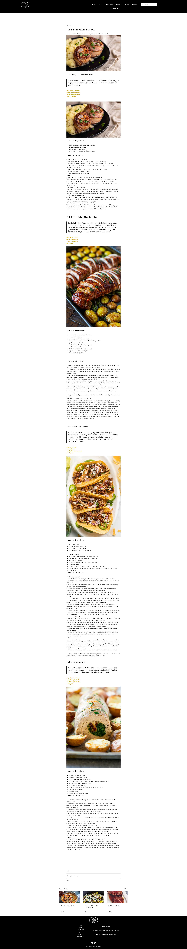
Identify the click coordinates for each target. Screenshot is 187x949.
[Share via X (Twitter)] (70, 876)
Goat (72, 16)
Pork (78, 16)
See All (126, 888)
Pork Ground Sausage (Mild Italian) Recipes (92, 906)
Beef (67, 16)
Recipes (61, 16)
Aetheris (99, 946)
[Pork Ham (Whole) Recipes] (69, 897)
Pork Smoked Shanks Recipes (116, 906)
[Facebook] (92, 943)
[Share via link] (78, 876)
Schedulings (80, 936)
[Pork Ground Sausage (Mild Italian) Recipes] (93, 897)
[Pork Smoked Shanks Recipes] (117, 897)
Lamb (83, 16)
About (80, 933)
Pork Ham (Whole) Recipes (68, 906)
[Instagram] (95, 943)
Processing (81, 929)
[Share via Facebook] (67, 876)
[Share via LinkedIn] (74, 876)
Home (80, 925)
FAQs (80, 927)
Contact (80, 934)
